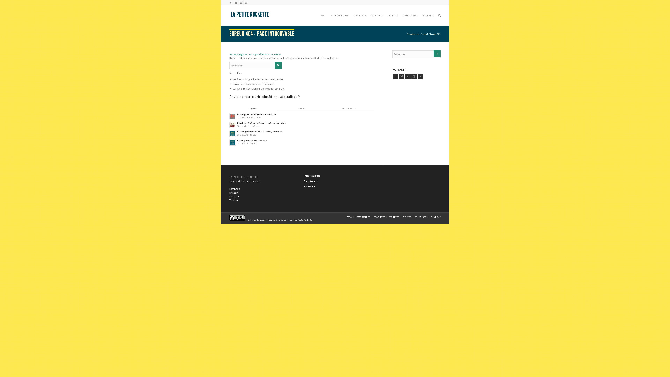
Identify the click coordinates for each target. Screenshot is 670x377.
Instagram (234, 196)
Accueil (424, 33)
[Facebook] (230, 2)
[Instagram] (240, 2)
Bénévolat (309, 186)
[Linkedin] (235, 2)
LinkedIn (233, 192)
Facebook (234, 188)
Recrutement (311, 181)
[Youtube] (246, 2)
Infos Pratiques (312, 175)
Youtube (233, 200)
